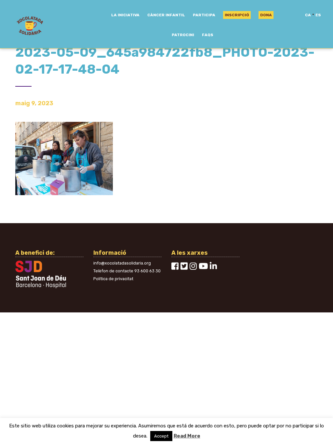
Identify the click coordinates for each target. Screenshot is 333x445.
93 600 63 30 (147, 270)
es (318, 15)
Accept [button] (161, 436)
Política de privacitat (113, 278)
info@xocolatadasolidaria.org (122, 263)
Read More (187, 436)
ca (308, 15)
